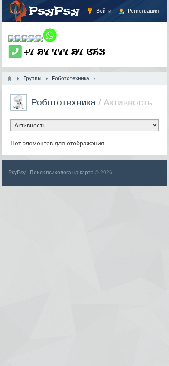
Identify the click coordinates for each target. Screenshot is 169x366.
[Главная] (9, 78)
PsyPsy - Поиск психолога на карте (51, 173)
